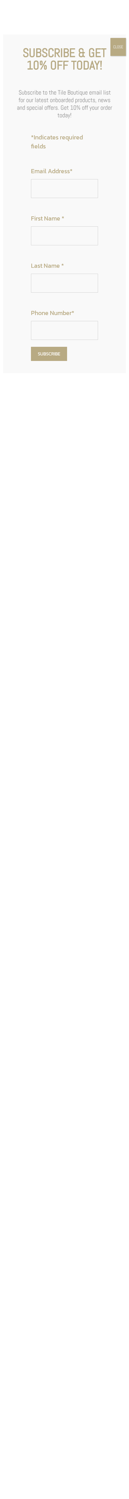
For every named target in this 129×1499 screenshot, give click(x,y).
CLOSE (118, 47)
